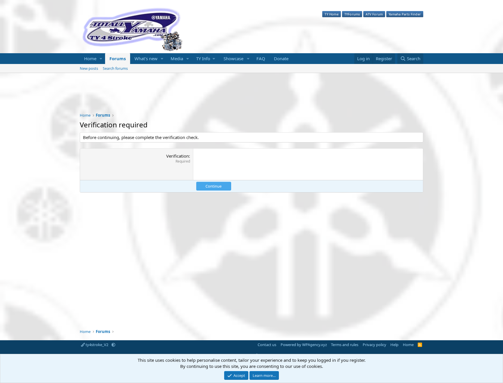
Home (90, 58)
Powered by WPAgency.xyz (304, 344)
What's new (145, 58)
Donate (281, 58)
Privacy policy (374, 344)
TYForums (352, 14)
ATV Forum (374, 14)
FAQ (260, 58)
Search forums (115, 68)
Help (394, 344)
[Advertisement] (251, 96)
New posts (89, 68)
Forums (117, 58)
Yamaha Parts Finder (405, 14)
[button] (101, 58)
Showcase (233, 58)
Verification (177, 156)
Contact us (267, 344)
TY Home (331, 14)
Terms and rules (344, 344)
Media (177, 58)
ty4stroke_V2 (97, 344)
